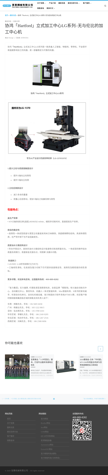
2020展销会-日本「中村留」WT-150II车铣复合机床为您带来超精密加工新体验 (91, 362)
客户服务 (10, 436)
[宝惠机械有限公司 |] (18, 5)
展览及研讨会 (12, 432)
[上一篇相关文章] (95, 348)
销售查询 (10, 440)
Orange (11, 38)
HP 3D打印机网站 (48, 436)
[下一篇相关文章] (100, 348)
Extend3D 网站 (46, 449)
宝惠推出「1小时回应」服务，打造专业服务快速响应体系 (42, 362)
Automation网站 (47, 445)
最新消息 (13, 15)
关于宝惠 (10, 423)
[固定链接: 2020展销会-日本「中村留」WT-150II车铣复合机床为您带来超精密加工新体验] (66, 366)
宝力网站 (44, 419)
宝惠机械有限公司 (19, 471)
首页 (6, 15)
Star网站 (44, 427)
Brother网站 (45, 423)
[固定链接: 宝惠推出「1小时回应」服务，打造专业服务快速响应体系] (17, 366)
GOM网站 (45, 432)
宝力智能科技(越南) (48, 454)
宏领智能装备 (46, 440)
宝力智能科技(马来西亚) (50, 458)
